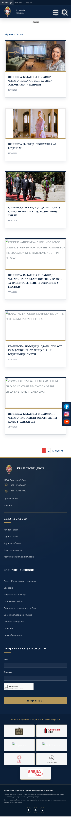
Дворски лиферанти (14, 621)
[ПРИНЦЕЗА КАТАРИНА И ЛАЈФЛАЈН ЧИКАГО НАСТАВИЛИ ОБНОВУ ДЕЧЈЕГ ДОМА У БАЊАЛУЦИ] (35, 393)
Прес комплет (11, 498)
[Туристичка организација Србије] (35, 773)
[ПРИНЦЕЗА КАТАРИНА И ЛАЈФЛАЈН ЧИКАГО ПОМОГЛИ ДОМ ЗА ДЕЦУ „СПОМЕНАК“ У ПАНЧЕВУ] (35, 56)
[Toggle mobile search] (64, 12)
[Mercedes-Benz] (51, 759)
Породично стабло (13, 601)
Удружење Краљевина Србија (19, 556)
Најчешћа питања (13, 635)
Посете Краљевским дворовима (20, 581)
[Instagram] (66, 414)
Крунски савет (11, 529)
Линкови (8, 628)
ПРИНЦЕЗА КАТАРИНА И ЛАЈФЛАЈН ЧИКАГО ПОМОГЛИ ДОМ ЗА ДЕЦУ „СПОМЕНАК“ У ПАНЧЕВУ (31, 80)
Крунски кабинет (12, 543)
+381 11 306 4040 (17, 490)
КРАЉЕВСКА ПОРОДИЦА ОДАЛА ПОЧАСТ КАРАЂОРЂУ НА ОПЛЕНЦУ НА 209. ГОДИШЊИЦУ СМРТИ (35, 350)
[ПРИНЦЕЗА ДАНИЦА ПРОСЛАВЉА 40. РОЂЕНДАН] (35, 123)
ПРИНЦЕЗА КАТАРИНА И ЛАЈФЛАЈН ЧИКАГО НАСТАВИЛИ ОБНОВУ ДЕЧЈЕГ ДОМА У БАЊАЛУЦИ (32, 417)
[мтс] (19, 759)
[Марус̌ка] (19, 745)
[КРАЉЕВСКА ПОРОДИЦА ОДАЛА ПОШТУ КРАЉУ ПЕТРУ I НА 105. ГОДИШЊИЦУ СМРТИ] (35, 186)
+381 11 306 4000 (17, 485)
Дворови (8, 587)
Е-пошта (8, 672)
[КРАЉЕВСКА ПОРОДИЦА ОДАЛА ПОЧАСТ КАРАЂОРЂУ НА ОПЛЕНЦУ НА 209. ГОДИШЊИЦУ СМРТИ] (35, 325)
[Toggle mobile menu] (56, 12)
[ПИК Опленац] (51, 745)
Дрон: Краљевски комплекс (18, 614)
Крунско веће (11, 536)
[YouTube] (66, 421)
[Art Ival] (19, 731)
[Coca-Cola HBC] (51, 731)
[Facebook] (66, 406)
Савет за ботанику (13, 549)
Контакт (8, 505)
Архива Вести (14, 34)
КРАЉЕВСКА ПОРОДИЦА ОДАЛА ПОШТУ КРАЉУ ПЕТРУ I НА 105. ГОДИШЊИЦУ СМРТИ (34, 211)
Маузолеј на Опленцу (15, 594)
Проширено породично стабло (20, 608)
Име (6, 659)
